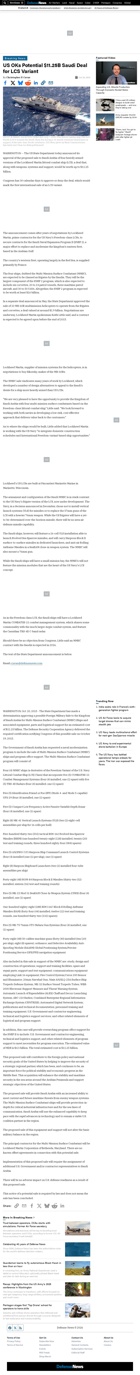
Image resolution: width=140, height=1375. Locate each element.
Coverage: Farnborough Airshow (45, 8)
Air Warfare (54, 3)
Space (80, 3)
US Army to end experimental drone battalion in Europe (115, 744)
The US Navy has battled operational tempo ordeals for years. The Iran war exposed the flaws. (116, 759)
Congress (117, 3)
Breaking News (15, 58)
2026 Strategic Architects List (77, 8)
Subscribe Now (46, 1341)
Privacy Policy (14, 1341)
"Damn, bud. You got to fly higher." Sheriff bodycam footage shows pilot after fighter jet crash (126, 134)
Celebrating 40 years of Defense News (24, 1244)
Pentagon (105, 3)
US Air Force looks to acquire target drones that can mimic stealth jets (115, 721)
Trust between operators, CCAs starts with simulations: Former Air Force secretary (26, 1224)
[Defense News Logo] (37, 2)
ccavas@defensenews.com (26, 663)
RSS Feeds (44, 1352)
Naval (72, 3)
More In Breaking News (17, 1217)
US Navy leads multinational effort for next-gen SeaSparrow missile (118, 733)
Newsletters (45, 1344)
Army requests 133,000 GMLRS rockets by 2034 (126, 116)
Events (42, 1348)
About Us (108, 1341)
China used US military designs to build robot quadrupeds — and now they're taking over (126, 104)
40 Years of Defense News (106, 8)
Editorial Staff (78, 1352)
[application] (116, 73)
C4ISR (96, 3)
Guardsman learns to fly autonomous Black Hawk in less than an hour (32, 1264)
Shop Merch (45, 1356)
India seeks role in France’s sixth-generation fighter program (117, 708)
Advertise (76, 1341)
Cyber (88, 3)
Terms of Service (15, 1344)
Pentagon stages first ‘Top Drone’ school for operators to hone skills (27, 1306)
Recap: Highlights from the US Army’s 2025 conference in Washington (27, 1285)
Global (127, 3)
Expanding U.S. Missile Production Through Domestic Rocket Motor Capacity (113, 89)
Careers (107, 1344)
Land (64, 3)
